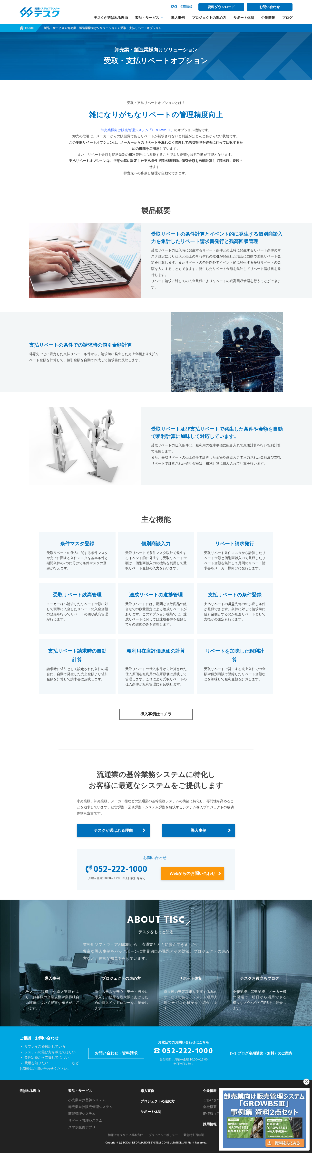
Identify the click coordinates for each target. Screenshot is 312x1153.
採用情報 (210, 1124)
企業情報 (268, 17)
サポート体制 (244, 17)
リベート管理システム (85, 1120)
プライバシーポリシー (163, 1135)
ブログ (287, 17)
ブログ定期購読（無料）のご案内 (265, 1053)
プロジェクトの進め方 (209, 17)
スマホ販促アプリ (82, 1127)
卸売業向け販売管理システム (90, 1107)
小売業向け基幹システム (87, 1100)
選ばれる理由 (30, 1091)
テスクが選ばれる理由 (111, 17)
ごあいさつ (211, 1100)
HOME (29, 28)
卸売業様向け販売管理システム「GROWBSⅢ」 (137, 130)
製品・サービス (147, 17)
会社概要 (210, 1107)
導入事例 (178, 17)
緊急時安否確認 (194, 1135)
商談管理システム (82, 1114)
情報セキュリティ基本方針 (125, 1135)
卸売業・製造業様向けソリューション (92, 28)
